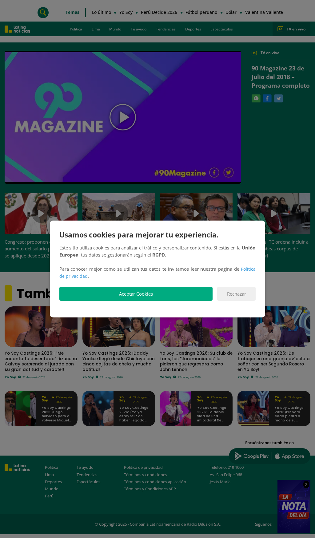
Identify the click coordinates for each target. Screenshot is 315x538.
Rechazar (236, 294)
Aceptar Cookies (136, 294)
